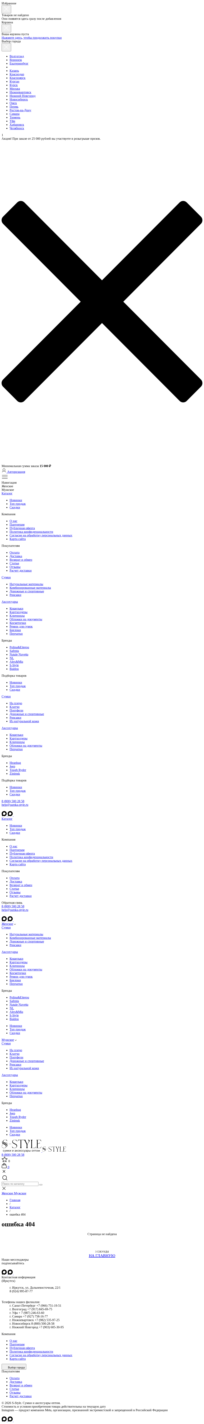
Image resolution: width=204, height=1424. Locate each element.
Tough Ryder (18, 770)
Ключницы (17, 615)
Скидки (15, 507)
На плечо (16, 703)
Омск (13, 103)
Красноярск (18, 78)
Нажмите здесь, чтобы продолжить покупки (32, 37)
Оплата (15, 552)
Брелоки (15, 630)
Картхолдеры (18, 612)
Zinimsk (15, 773)
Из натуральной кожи (24, 721)
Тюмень (15, 117)
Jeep (12, 766)
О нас (13, 521)
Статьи (14, 563)
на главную (102, 1255)
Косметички (18, 623)
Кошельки (16, 608)
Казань (14, 70)
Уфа (12, 121)
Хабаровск (17, 124)
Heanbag (15, 762)
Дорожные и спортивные (27, 591)
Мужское (8, 1039)
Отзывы (15, 567)
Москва (15, 88)
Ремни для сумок (21, 626)
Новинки (16, 500)
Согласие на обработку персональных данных (41, 535)
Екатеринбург (19, 63)
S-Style (14, 665)
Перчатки (16, 633)
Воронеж (16, 60)
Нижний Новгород (22, 96)
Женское (7, 924)
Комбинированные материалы (30, 587)
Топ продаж (18, 503)
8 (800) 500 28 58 (13, 801)
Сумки (6, 577)
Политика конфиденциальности (31, 531)
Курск (14, 85)
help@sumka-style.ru (15, 804)
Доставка (16, 556)
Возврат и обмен (21, 559)
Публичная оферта (22, 528)
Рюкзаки (15, 595)
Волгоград (17, 56)
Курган (14, 81)
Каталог (7, 493)
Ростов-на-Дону (20, 110)
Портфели (16, 710)
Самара (15, 114)
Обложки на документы (26, 619)
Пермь (14, 106)
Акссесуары (10, 601)
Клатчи (15, 707)
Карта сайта (18, 539)
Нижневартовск (20, 92)
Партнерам (17, 524)
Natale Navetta (19, 654)
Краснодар (17, 74)
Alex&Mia (16, 661)
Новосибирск (19, 99)
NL (12, 658)
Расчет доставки (21, 570)
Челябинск (17, 128)
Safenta (14, 651)
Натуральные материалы (26, 584)
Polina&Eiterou (19, 647)
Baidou (14, 669)
